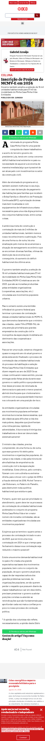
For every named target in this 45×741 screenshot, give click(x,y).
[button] (41, 709)
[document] (22, 370)
